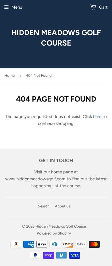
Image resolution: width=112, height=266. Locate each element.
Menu (16, 7)
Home (9, 75)
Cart (103, 7)
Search (43, 206)
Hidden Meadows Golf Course (56, 37)
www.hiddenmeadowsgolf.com (35, 178)
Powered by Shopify (54, 233)
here (97, 116)
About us (62, 206)
